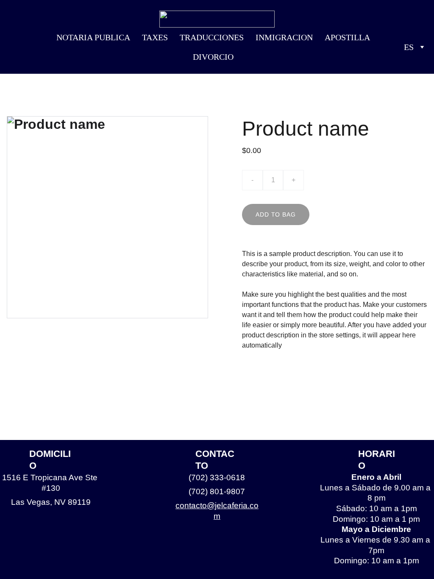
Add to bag (275, 214)
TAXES (155, 37)
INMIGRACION (284, 37)
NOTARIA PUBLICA (93, 37)
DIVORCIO (213, 56)
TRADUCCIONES (212, 37)
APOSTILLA (347, 37)
